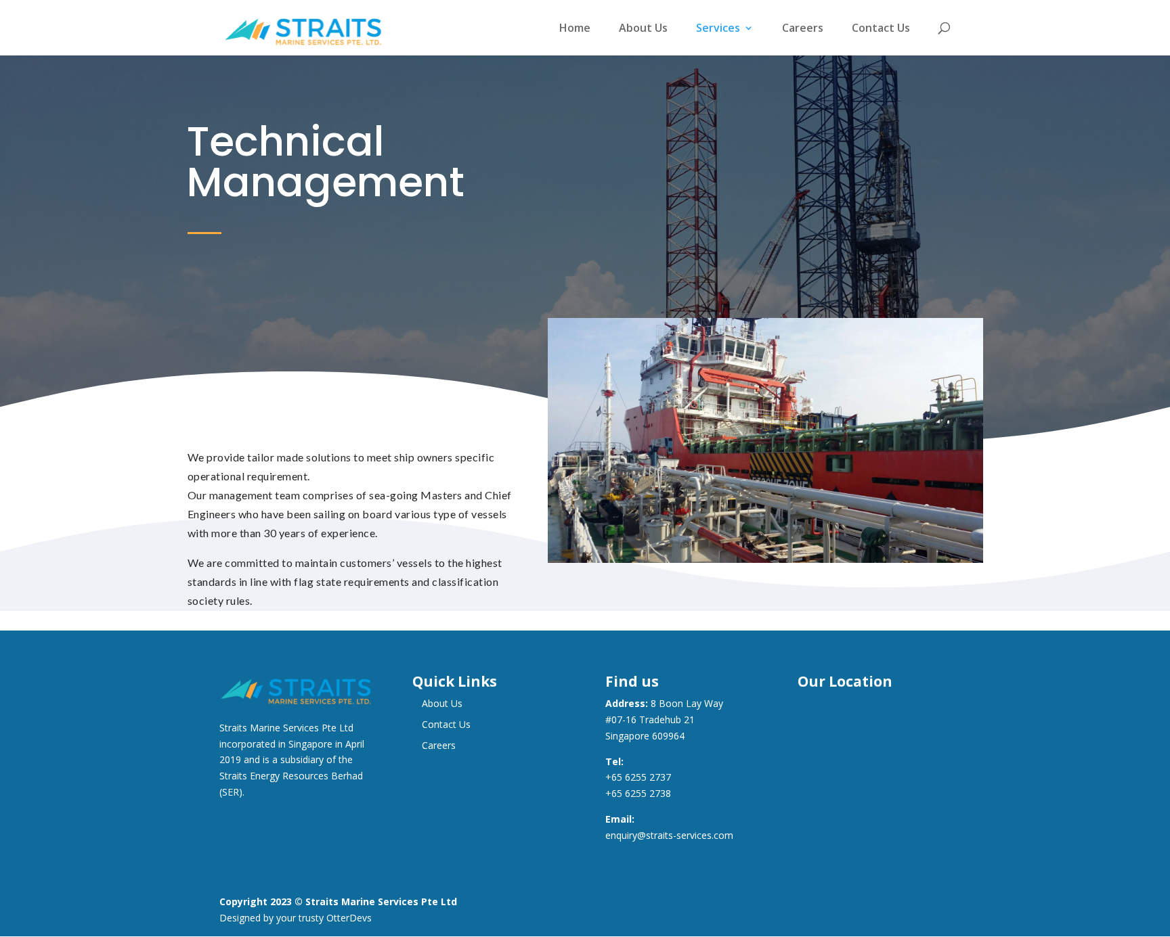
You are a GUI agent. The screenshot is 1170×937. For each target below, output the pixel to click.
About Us (643, 28)
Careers (802, 28)
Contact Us (881, 28)
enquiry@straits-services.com (669, 835)
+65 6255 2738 (638, 793)
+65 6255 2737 (638, 777)
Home (574, 28)
